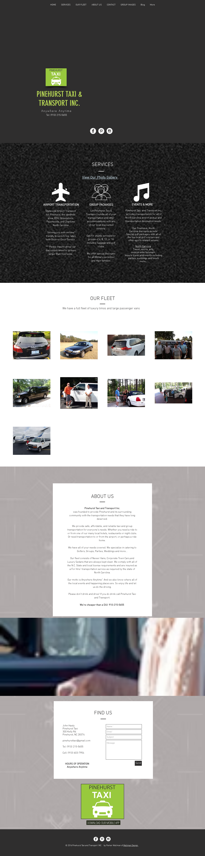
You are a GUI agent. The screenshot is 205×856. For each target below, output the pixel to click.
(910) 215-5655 (58, 115)
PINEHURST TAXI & (59, 94)
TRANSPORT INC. (59, 103)
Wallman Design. (130, 845)
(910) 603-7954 (76, 752)
